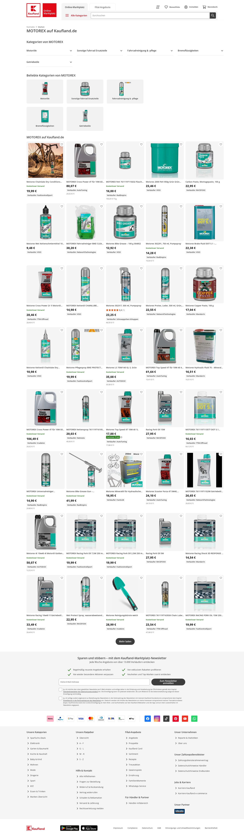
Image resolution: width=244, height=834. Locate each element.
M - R (81, 754)
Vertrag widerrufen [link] (88, 792)
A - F (81, 743)
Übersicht (84, 738)
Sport (32, 780)
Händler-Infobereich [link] (138, 803)
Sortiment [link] (133, 754)
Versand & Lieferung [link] (89, 803)
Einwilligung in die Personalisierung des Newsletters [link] (82, 700)
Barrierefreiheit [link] (211, 828)
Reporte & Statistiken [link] (188, 738)
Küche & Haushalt (38, 754)
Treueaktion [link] (134, 764)
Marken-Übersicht (38, 796)
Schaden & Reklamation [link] (90, 797)
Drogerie (34, 775)
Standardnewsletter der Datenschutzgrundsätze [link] (80, 691)
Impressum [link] (118, 828)
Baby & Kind (36, 759)
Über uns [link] (182, 743)
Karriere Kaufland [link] (186, 788)
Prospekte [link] (133, 743)
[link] (102, 7)
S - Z (81, 759)
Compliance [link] (132, 828)
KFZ (32, 786)
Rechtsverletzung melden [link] (91, 808)
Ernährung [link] (134, 775)
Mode (33, 770)
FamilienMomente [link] (137, 780)
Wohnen (34, 764)
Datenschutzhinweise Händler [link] (192, 765)
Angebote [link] (133, 738)
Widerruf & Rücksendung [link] (91, 787)
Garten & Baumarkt (39, 748)
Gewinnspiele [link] (135, 770)
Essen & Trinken (37, 791)
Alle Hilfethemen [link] (87, 776)
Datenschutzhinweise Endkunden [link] (194, 771)
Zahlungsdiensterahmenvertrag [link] (193, 760)
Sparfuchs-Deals (38, 738)
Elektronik (35, 743)
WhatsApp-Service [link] (137, 786)
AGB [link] (159, 828)
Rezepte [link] (132, 759)
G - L (81, 748)
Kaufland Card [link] (135, 748)
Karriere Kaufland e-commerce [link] (192, 793)
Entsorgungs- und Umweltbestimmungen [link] (182, 828)
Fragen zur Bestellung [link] (89, 781)
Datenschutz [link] (147, 828)
